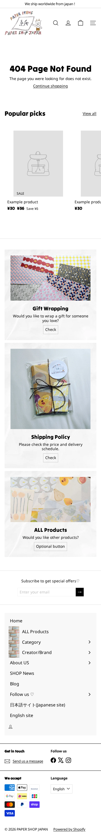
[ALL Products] (50, 499)
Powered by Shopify (69, 829)
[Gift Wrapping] (50, 278)
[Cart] (80, 23)
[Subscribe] (80, 592)
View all (89, 113)
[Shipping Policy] (50, 389)
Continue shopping (50, 85)
